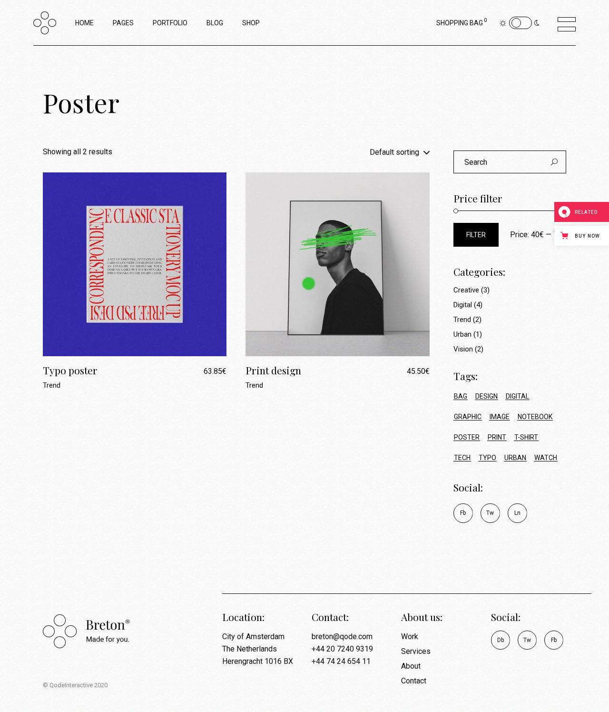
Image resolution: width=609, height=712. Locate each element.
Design (486, 396)
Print (497, 437)
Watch (545, 457)
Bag (460, 396)
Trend (51, 385)
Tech (462, 457)
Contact (413, 680)
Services (416, 651)
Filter (476, 235)
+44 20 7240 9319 (342, 648)
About (411, 666)
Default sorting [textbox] (394, 152)
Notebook (535, 417)
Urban (462, 334)
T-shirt (526, 437)
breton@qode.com (342, 636)
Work (409, 636)
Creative (466, 290)
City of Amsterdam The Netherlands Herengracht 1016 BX (257, 649)
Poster (467, 437)
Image (500, 417)
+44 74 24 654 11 (341, 661)
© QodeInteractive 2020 (75, 685)
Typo (487, 457)
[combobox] (377, 152)
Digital (462, 305)
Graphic (467, 417)
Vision (463, 349)
